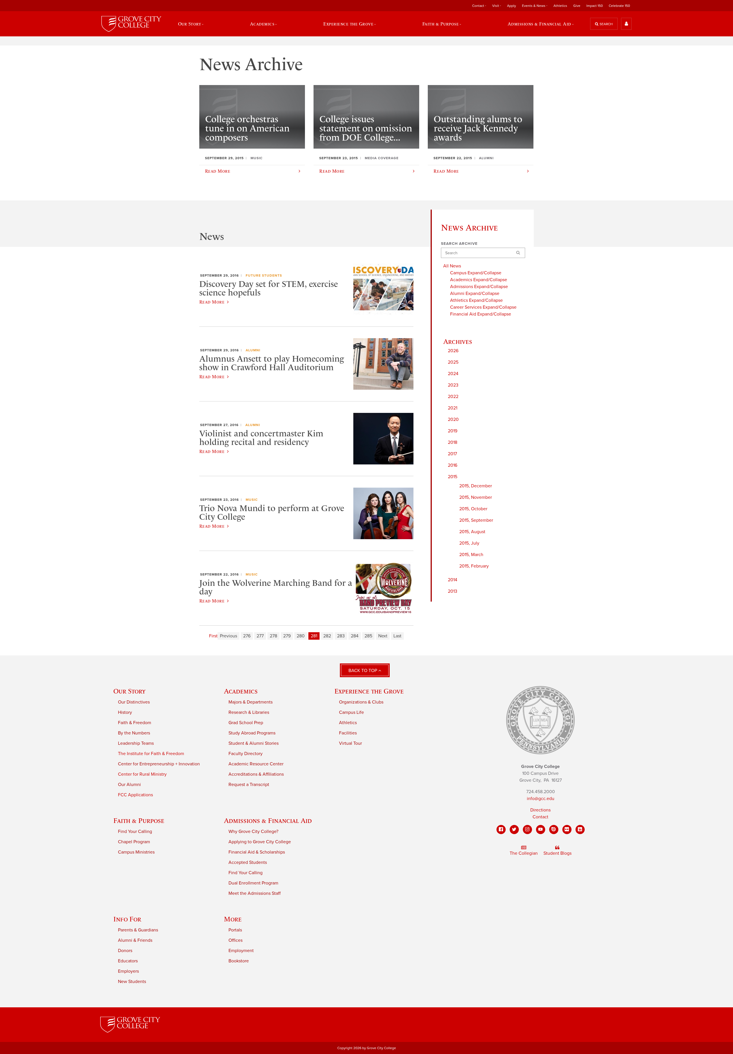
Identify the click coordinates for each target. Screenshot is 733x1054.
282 (327, 636)
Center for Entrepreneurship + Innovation (159, 764)
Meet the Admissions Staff (254, 893)
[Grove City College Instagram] (527, 829)
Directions (540, 810)
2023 (453, 385)
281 (314, 636)
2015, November (475, 497)
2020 (453, 419)
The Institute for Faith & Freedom (151, 753)
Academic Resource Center (255, 764)
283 (341, 636)
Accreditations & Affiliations (256, 774)
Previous (228, 636)
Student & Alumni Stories (253, 743)
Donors (125, 950)
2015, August (472, 532)
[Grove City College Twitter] (514, 829)
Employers (128, 971)
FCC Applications (135, 795)
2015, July (469, 543)
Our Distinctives (134, 702)
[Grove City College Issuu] (553, 829)
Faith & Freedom (134, 723)
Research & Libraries (248, 712)
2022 (453, 396)
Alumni (253, 350)
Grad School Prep (245, 723)
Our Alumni (129, 784)
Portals (235, 930)
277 (260, 636)
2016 (452, 465)
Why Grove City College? (253, 831)
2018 (452, 442)
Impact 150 (594, 6)
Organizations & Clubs (361, 702)
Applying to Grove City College (259, 842)
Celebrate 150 (619, 6)
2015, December (475, 486)
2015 (452, 477)
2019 (452, 431)
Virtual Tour (350, 743)
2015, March (471, 554)
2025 (453, 362)
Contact (540, 817)
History (125, 712)
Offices (235, 940)
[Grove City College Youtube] (540, 829)
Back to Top (363, 670)
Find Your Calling (135, 831)
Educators (128, 961)
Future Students (264, 275)
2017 (452, 454)
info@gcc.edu (540, 798)
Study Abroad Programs (251, 733)
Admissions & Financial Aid (268, 820)
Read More (211, 301)
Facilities (348, 733)
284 (354, 636)
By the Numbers (134, 733)
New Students (132, 981)
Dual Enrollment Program (253, 883)
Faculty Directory (245, 753)
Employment (241, 950)
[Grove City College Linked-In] (580, 829)
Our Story (129, 691)
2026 (453, 351)
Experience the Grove (369, 691)
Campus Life (351, 712)
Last (397, 636)
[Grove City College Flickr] (567, 829)
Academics (241, 691)
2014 (452, 580)
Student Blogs (557, 853)
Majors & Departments (250, 702)
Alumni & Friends (135, 940)
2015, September (476, 520)
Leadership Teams (136, 743)
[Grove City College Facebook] (501, 829)
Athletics (560, 6)
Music (252, 500)
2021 (452, 408)
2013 (452, 591)
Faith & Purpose (138, 820)
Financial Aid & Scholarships (256, 852)
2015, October (473, 509)
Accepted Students (247, 862)
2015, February (474, 566)
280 (301, 636)
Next (382, 636)
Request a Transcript (248, 784)
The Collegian (524, 853)
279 (287, 636)
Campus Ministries (136, 852)
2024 (453, 374)
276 (247, 636)
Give (576, 6)
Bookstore (238, 961)
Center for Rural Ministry (142, 774)
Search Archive (459, 243)
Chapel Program (134, 842)
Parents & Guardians (138, 930)
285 (368, 636)
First (213, 636)
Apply (511, 6)
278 (273, 636)
